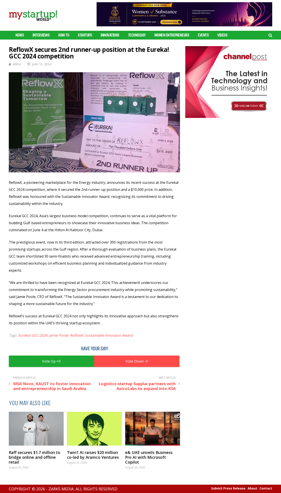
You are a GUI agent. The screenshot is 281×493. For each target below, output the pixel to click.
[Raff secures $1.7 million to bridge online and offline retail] (36, 429)
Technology (137, 35)
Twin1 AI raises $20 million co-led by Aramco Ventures (93, 455)
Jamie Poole (58, 335)
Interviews (40, 35)
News (19, 35)
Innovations (110, 35)
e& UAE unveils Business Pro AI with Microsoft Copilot (149, 457)
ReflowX (76, 335)
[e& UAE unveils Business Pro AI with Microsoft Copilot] (152, 429)
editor (17, 64)
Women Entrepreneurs (171, 35)
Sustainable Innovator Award (109, 335)
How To (63, 35)
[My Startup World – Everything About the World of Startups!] (33, 23)
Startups (85, 35)
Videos (222, 35)
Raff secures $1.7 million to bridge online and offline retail (34, 457)
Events (203, 35)
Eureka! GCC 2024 (32, 335)
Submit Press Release (228, 488)
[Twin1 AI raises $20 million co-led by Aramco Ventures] (94, 429)
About (252, 488)
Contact (265, 488)
